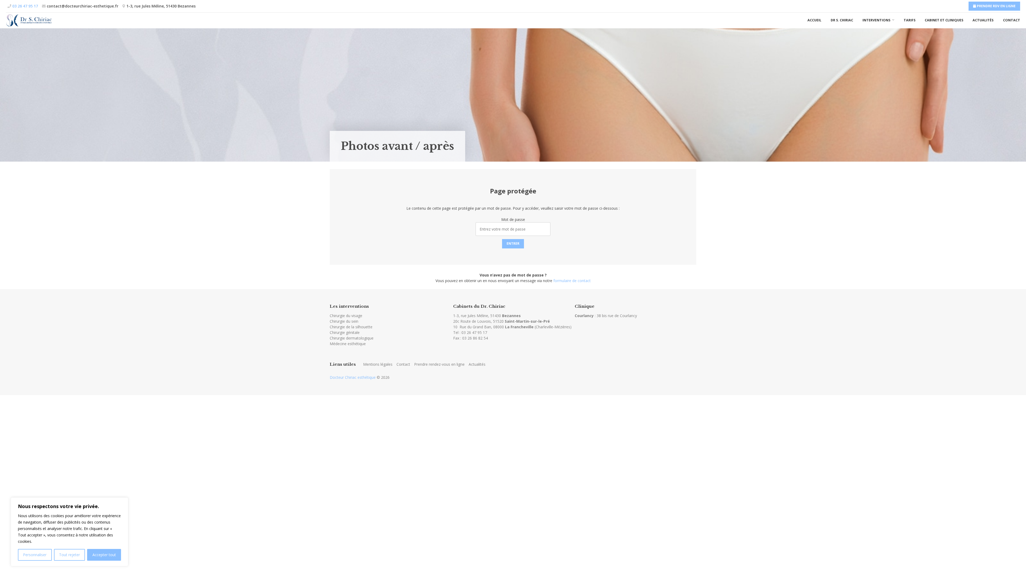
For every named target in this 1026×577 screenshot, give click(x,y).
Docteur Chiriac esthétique (353, 377)
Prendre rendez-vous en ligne (439, 364)
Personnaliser (34, 554)
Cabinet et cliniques (944, 20)
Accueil (814, 20)
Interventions (876, 20)
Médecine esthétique (348, 343)
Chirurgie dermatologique (352, 338)
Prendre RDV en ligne (996, 6)
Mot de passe (513, 219)
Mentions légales (377, 364)
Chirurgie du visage (346, 315)
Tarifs (909, 20)
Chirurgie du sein (344, 321)
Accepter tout (104, 554)
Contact (1011, 20)
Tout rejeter (69, 554)
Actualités (983, 20)
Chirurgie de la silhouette (351, 326)
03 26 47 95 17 (474, 332)
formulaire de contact (572, 280)
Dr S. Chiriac (842, 20)
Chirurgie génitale (345, 332)
